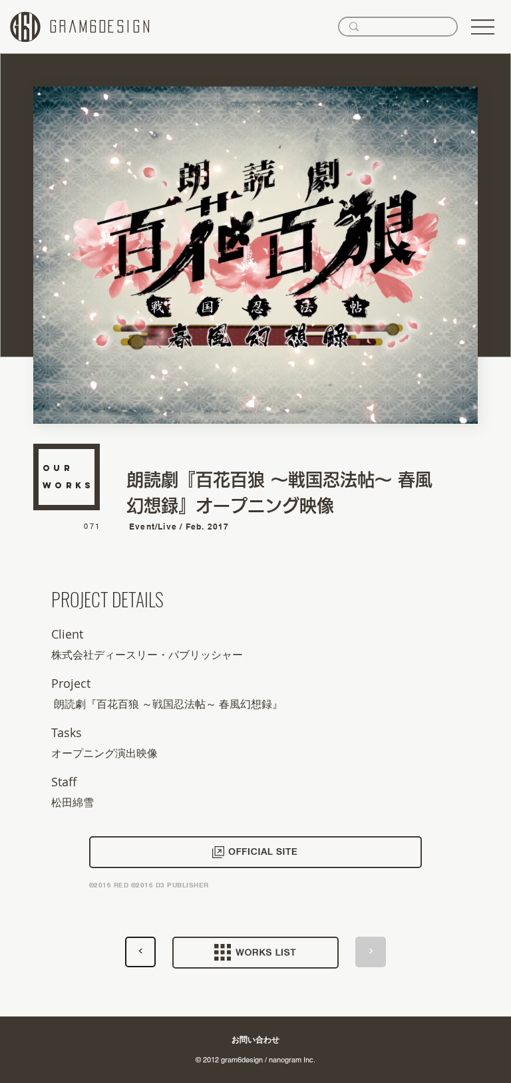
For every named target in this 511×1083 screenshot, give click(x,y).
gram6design (101, 27)
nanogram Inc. (292, 1059)
